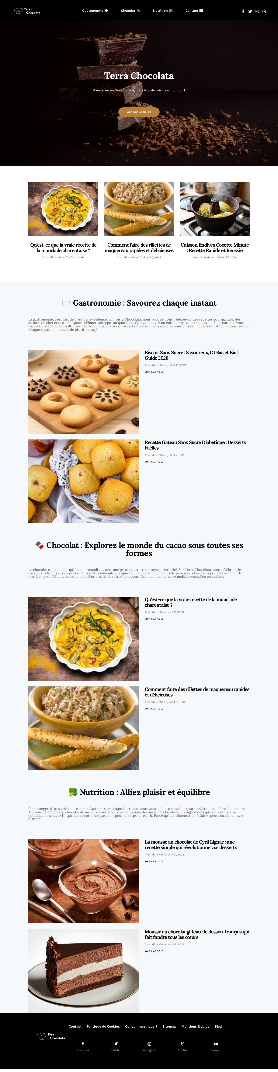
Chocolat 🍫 (130, 11)
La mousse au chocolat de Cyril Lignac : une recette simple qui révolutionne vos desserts (191, 844)
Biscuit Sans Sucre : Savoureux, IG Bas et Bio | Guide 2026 (191, 355)
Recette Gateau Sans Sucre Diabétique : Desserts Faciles (195, 445)
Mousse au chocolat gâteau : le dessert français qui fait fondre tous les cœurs (197, 934)
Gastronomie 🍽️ (95, 11)
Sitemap (169, 1026)
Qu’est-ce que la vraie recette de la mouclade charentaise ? (63, 247)
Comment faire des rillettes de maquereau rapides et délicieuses (139, 247)
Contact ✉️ (194, 11)
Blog (218, 1026)
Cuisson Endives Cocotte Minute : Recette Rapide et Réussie (215, 247)
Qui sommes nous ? (141, 1026)
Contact (75, 1026)
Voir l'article (154, 372)
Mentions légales (195, 1026)
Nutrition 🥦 (163, 11)
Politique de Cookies (103, 1026)
